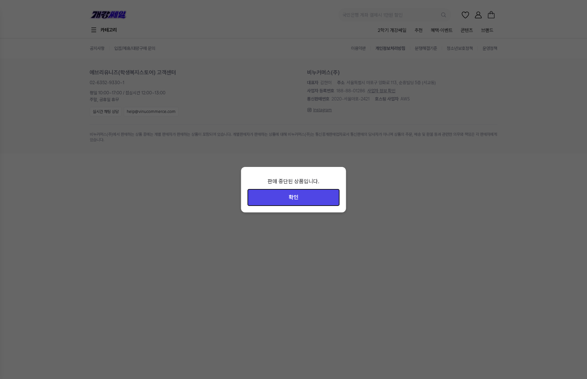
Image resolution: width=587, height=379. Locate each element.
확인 (293, 197)
